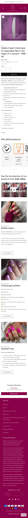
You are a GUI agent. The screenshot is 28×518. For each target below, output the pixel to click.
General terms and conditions (10, 411)
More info (18, 164)
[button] (2, 8)
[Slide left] (10, 43)
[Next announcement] (25, 1)
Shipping (8, 61)
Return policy (6, 414)
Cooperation (6, 432)
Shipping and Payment (8, 429)
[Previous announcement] (2, 1)
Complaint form (6, 426)
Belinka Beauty (12, 510)
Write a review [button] (14, 393)
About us (5, 407)
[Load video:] (14, 190)
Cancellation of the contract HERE (11, 422)
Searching (5, 404)
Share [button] (4, 132)
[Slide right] (17, 43)
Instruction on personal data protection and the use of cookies (14, 418)
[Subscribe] (21, 494)
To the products (7, 253)
